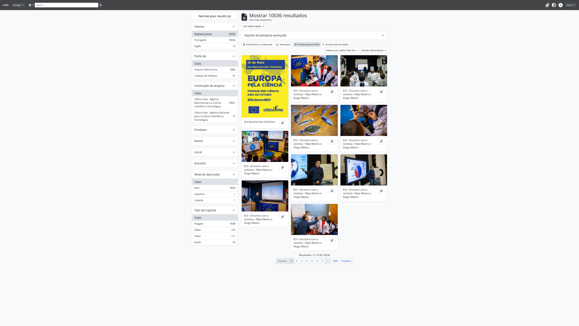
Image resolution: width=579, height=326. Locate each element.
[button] (547, 5)
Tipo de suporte (205, 210)
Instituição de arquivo (209, 86)
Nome (198, 141)
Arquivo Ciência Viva (214, 70)
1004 (335, 261)
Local (198, 152)
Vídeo (214, 230)
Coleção (214, 201)
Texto (214, 236)
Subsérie (214, 194)
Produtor (200, 130)
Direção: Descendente (372, 50)
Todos (197, 63)
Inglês (214, 47)
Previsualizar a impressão (259, 44)
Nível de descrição (207, 174)
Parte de (200, 56)
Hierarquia (285, 44)
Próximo (346, 261)
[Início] (7, 5)
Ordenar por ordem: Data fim (341, 50)
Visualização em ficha (308, 44)
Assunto (200, 163)
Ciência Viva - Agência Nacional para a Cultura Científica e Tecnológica (214, 102)
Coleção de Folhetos (214, 76)
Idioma (199, 26)
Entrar (569, 5)
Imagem (214, 224)
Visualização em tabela (336, 44)
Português (214, 40)
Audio (214, 243)
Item (214, 188)
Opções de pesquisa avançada (265, 35)
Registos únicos (214, 34)
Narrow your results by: (215, 16)
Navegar (17, 5)
